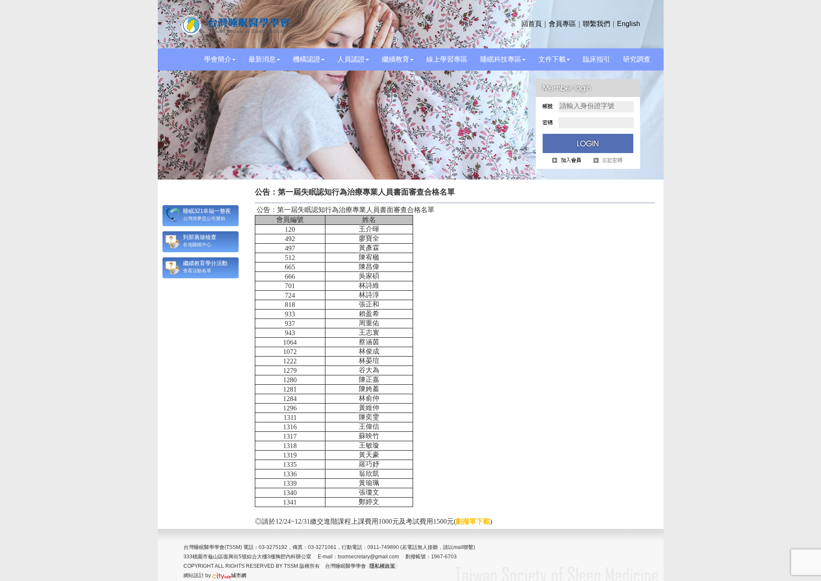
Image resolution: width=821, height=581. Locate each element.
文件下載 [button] (552, 59)
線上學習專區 (446, 59)
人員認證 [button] (351, 59)
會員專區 (562, 23)
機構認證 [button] (306, 59)
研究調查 (636, 59)
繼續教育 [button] (395, 59)
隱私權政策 (382, 566)
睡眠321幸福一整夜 (207, 211)
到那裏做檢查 (199, 237)
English (628, 23)
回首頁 (531, 23)
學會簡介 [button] (217, 59)
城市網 (238, 575)
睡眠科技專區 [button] (500, 59)
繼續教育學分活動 (205, 263)
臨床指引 (596, 59)
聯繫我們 (596, 23)
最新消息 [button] (262, 59)
